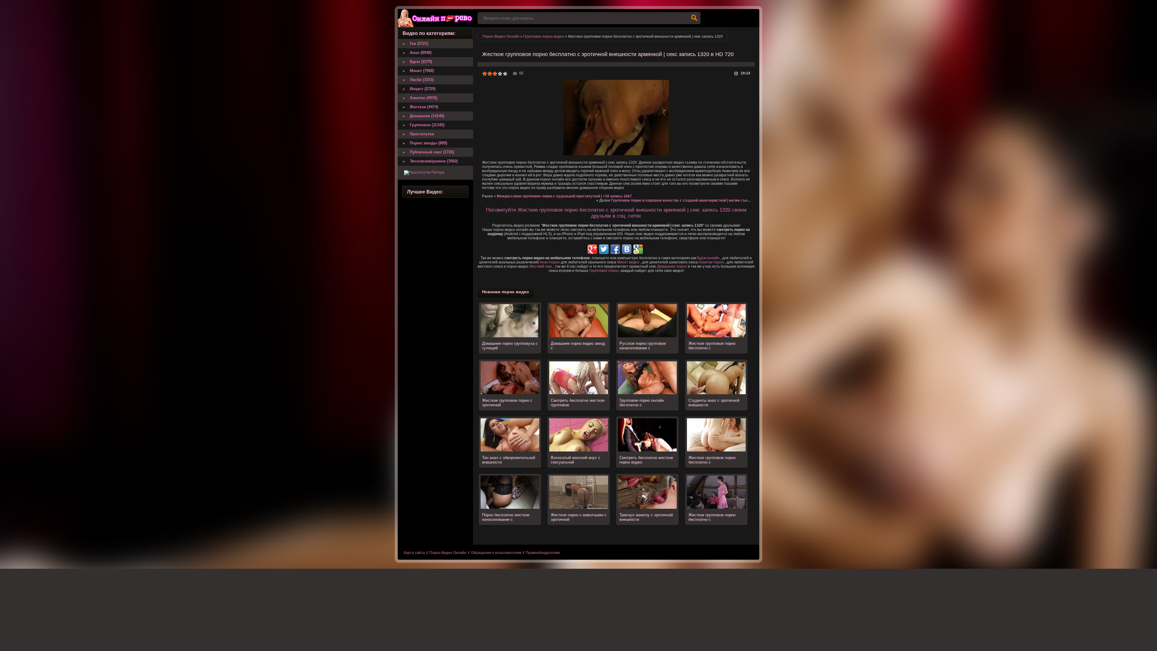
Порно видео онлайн (435, 18)
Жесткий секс (540, 266)
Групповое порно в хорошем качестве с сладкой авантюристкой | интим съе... (680, 200)
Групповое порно (604, 271)
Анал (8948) (420, 52)
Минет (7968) (422, 70)
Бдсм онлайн (708, 258)
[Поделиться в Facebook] (615, 249)
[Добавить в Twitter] (604, 249)
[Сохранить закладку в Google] (638, 249)
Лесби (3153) (422, 79)
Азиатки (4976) (423, 98)
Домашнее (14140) (427, 116)
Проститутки (422, 134)
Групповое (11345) (427, 125)
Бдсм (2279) (421, 61)
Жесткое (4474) (424, 107)
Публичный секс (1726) (432, 152)
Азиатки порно (711, 262)
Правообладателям (543, 553)
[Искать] (694, 18)
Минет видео (628, 262)
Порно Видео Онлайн (447, 553)
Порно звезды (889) (428, 143)
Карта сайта (414, 553)
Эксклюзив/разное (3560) (434, 161)
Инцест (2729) (422, 88)
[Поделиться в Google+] (592, 249)
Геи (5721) (419, 43)
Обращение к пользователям (496, 553)
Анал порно (550, 262)
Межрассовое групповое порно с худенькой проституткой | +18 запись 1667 (564, 196)
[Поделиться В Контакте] (627, 249)
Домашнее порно (672, 266)
